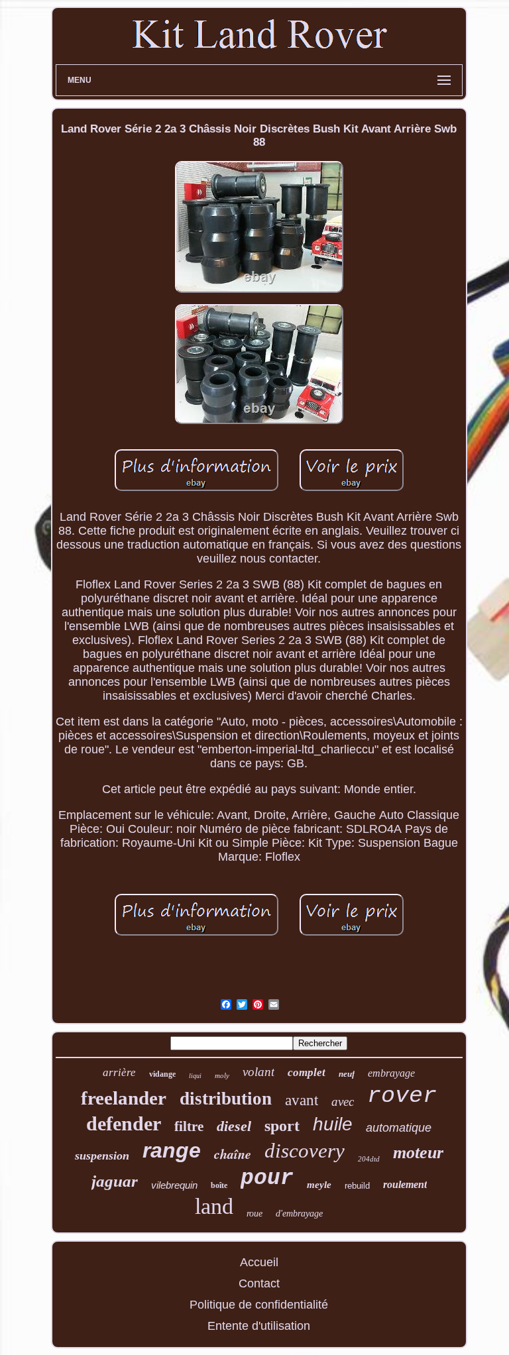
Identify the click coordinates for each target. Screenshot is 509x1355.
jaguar (114, 1181)
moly (222, 1075)
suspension (102, 1155)
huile (333, 1124)
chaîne (232, 1153)
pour (267, 1178)
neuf (347, 1074)
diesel (234, 1126)
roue (254, 1214)
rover (402, 1096)
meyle (319, 1184)
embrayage (391, 1073)
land (214, 1206)
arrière (119, 1072)
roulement (405, 1184)
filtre (188, 1126)
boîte (219, 1185)
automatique (398, 1127)
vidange (162, 1074)
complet (306, 1072)
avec (342, 1102)
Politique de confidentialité (259, 1304)
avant (301, 1100)
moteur (418, 1152)
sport (282, 1125)
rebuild (357, 1186)
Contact (259, 1283)
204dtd (369, 1159)
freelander (123, 1098)
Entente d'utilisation (258, 1325)
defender (123, 1123)
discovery (304, 1150)
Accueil (259, 1262)
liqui (195, 1075)
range (171, 1150)
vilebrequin (174, 1185)
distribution (226, 1099)
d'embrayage (299, 1214)
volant (258, 1072)
